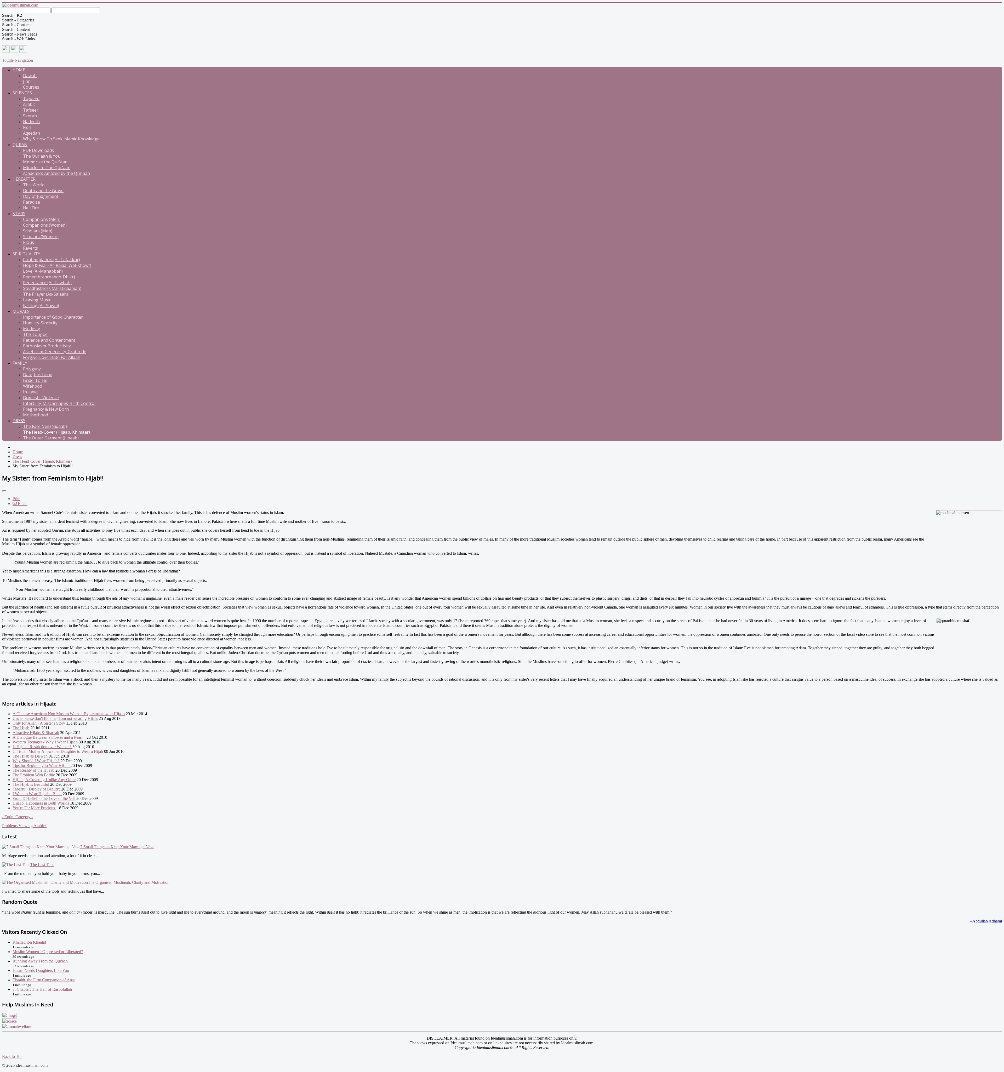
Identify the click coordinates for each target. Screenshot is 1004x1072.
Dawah (30, 75)
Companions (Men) (41, 219)
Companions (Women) (45, 225)
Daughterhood (37, 374)
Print (16, 498)
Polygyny (32, 369)
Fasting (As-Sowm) (41, 305)
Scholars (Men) (37, 231)
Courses (31, 87)
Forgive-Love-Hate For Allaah (51, 357)
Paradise (31, 202)
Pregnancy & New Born (46, 409)
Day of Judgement (40, 196)
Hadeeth (31, 121)
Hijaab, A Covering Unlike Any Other (44, 779)
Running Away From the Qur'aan (40, 961)
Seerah (30, 116)
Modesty (31, 328)
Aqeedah (31, 133)
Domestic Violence (41, 397)
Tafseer (30, 110)
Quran (20, 144)
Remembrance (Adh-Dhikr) (49, 277)
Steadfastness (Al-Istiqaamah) (52, 288)
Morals (21, 311)
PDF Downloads (38, 150)
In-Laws (30, 392)
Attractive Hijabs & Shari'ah (36, 732)
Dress (19, 420)
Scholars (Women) (41, 236)
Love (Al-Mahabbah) (43, 271)
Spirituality (26, 254)
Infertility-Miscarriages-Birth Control (59, 403)
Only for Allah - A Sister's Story (39, 723)
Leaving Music (37, 300)
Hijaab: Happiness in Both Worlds (41, 803)
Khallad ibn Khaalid (29, 942)
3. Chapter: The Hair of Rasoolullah (42, 989)
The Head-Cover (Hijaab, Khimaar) (56, 432)
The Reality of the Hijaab (34, 770)
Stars (19, 213)
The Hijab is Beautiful (31, 784)
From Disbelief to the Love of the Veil (44, 798)
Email (22, 503)
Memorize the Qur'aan (45, 162)
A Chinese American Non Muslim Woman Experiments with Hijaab (69, 714)
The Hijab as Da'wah (30, 756)
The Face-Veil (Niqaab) (45, 426)
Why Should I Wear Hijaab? (36, 761)
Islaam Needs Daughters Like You (41, 970)
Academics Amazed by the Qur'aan (56, 173)
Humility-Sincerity (40, 323)
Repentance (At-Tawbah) (47, 282)
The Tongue (35, 334)
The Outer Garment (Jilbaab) (51, 438)
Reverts (30, 248)
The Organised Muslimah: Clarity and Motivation (128, 882)
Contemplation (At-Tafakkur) (51, 259)
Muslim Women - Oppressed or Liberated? (48, 951)
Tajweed (31, 98)
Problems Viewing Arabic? (24, 825)
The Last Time (42, 864)
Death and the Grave (43, 190)
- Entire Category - (17, 817)
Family (20, 363)
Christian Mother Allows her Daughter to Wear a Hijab (58, 751)
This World (33, 185)
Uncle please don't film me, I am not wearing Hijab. (55, 718)
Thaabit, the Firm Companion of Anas (44, 980)
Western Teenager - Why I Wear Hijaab (46, 742)
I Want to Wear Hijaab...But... (37, 794)
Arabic (29, 104)
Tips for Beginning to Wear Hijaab (42, 765)
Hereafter (24, 179)
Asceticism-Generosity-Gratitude (54, 351)
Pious (28, 242)
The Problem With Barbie (34, 775)
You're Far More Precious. (34, 808)
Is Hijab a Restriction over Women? (42, 746)
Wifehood (32, 386)
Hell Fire (31, 208)
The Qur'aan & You (41, 156)
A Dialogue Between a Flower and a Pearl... (50, 737)
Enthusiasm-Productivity (47, 346)
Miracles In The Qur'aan (46, 167)
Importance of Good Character (53, 317)
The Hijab (21, 728)
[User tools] (4, 491)
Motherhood (35, 415)
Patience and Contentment (49, 340)
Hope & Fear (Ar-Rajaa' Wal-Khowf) (57, 265)
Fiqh (27, 127)
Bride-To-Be (35, 380)
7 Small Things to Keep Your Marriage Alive (117, 847)
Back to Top (12, 1056)
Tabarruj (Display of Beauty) (37, 789)
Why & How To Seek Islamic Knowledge (61, 139)
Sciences (22, 93)
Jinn (27, 81)
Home (19, 70)
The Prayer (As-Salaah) (45, 294)
